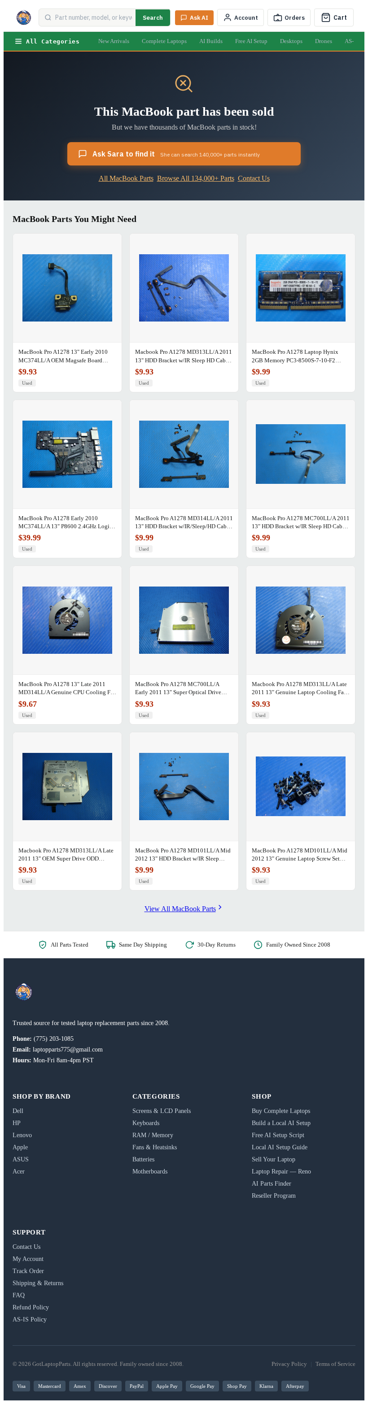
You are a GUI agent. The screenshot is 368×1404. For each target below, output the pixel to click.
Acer (19, 1171)
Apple (20, 1147)
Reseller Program (274, 1195)
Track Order (28, 1271)
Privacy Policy (289, 1364)
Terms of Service (335, 1364)
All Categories (52, 41)
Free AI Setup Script (278, 1135)
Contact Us (254, 178)
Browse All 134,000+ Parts (195, 178)
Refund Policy (31, 1307)
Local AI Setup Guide (279, 1147)
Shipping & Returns (38, 1283)
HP (17, 1123)
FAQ (19, 1295)
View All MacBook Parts (180, 909)
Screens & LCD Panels (161, 1111)
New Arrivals (113, 41)
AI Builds (211, 41)
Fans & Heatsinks (154, 1147)
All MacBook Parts (126, 178)
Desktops (291, 41)
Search (153, 18)
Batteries (143, 1159)
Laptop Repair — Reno (281, 1171)
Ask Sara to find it (176, 153)
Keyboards (145, 1123)
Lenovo (22, 1135)
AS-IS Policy (30, 1319)
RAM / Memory (152, 1135)
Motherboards (149, 1171)
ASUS (21, 1159)
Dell (18, 1111)
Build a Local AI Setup (281, 1123)
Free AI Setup (251, 41)
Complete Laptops (164, 41)
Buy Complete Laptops (281, 1111)
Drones (323, 41)
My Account (28, 1259)
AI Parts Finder (271, 1183)
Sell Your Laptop (273, 1159)
